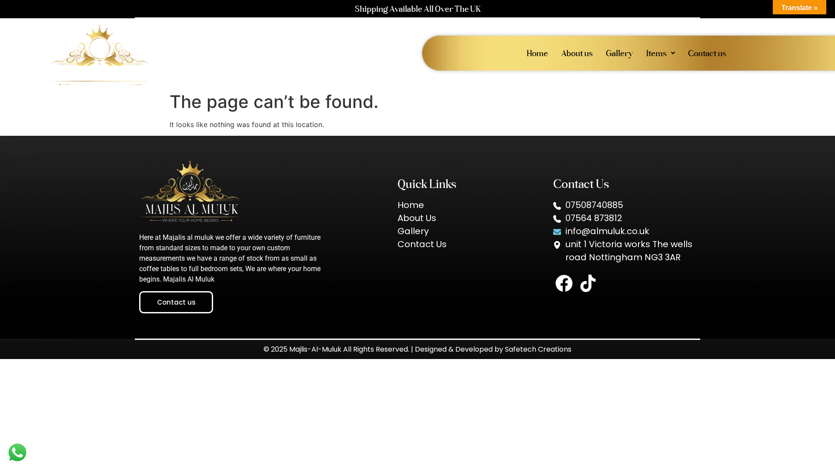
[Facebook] (564, 283)
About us (577, 53)
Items (656, 53)
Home (537, 53)
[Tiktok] (588, 283)
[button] (660, 53)
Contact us (707, 53)
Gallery (619, 53)
